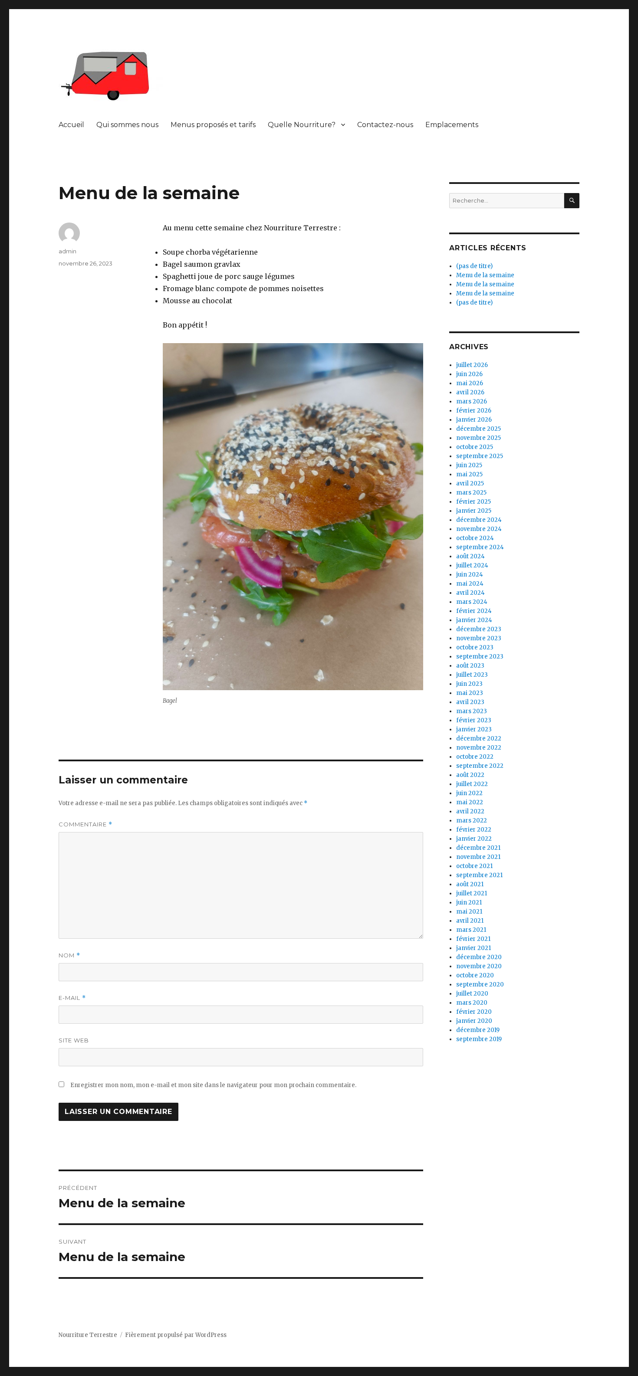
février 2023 (473, 720)
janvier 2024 (474, 620)
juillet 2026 (472, 365)
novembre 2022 (478, 747)
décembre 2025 (478, 428)
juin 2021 (469, 902)
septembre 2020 (480, 984)
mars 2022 (471, 820)
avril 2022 (470, 811)
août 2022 (470, 775)
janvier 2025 (473, 510)
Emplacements (451, 125)
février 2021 (473, 939)
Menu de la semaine (485, 275)
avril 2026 (470, 392)
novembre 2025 (478, 438)
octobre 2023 (474, 647)
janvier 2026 (474, 419)
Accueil (71, 125)
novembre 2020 (479, 966)
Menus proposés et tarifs (213, 125)
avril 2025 (470, 483)
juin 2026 (469, 374)
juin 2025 (469, 465)
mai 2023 (469, 693)
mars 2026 (471, 401)
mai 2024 (469, 583)
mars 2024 (471, 602)
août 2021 (469, 884)
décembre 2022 (478, 738)
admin (67, 251)
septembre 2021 (479, 875)
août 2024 (470, 556)
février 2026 (473, 410)
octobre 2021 (474, 866)
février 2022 (473, 829)
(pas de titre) (474, 266)
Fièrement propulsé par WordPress (176, 1335)
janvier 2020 (474, 1021)
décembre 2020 (479, 957)
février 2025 (473, 501)
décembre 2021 (478, 848)
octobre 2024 (475, 538)
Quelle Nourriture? (301, 125)
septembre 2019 (479, 1039)
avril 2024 (470, 592)
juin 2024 (469, 574)
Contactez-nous (385, 125)
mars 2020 (471, 1002)
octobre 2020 (475, 975)
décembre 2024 (479, 520)
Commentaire (85, 824)
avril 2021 (469, 920)
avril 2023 (470, 702)
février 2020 (474, 1012)
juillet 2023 (472, 674)
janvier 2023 (474, 729)
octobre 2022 (474, 756)
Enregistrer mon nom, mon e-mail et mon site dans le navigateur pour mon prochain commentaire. (213, 1085)
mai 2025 (469, 474)
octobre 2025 (474, 447)
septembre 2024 (480, 547)
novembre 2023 (478, 638)
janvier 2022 (474, 838)
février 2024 (474, 611)
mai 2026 (469, 383)
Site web (74, 1040)
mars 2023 (471, 711)
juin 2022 (469, 793)
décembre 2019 (478, 1030)
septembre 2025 (479, 456)
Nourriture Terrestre (88, 1335)
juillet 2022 (472, 784)
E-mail (72, 998)
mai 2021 (469, 911)
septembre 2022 (479, 766)
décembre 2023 (478, 629)
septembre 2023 (479, 656)
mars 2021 (471, 930)
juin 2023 (469, 684)
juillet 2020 (472, 993)
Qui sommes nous (127, 125)
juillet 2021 (471, 893)
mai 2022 (469, 802)
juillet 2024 (472, 565)
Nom (69, 955)
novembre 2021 (478, 857)
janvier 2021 (473, 948)
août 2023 (470, 665)
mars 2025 (471, 492)
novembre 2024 (479, 529)
